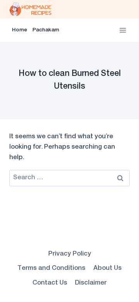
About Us (107, 268)
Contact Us (49, 283)
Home (19, 30)
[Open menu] (122, 30)
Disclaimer (91, 283)
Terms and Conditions (51, 268)
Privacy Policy (69, 254)
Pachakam (45, 30)
